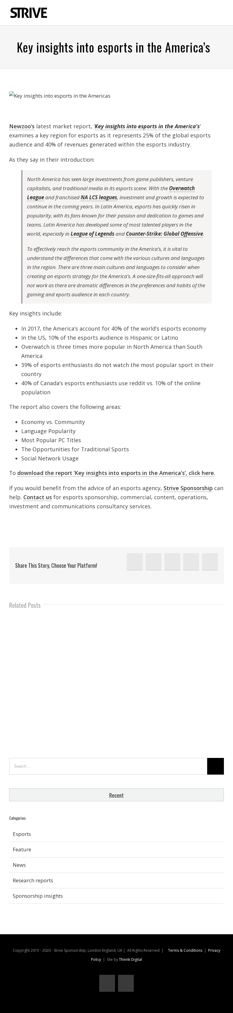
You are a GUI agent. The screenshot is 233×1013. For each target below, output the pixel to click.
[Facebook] (172, 561)
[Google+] (191, 561)
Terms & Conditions (185, 950)
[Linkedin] (135, 561)
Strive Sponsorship (188, 488)
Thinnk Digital (130, 959)
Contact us (37, 497)
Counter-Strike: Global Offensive (164, 233)
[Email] (210, 561)
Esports (22, 833)
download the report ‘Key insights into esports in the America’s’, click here (115, 472)
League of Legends (92, 233)
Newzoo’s (22, 126)
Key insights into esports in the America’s (147, 126)
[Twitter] (153, 561)
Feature (22, 849)
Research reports (33, 880)
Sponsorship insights (38, 895)
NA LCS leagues (99, 197)
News (19, 864)
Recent (116, 795)
